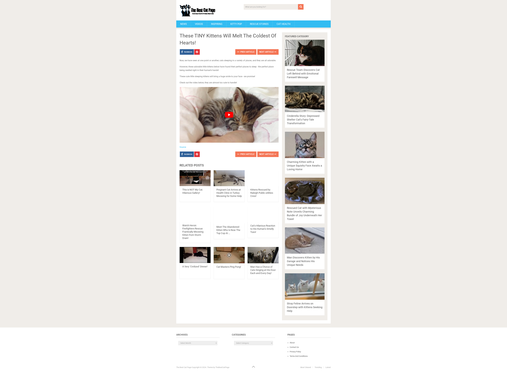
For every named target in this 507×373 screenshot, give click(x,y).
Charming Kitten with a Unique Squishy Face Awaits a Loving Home (304, 165)
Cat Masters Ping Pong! (228, 266)
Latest (328, 367)
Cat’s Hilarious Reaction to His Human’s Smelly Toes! (262, 228)
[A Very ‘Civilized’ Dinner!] (195, 255)
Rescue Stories (259, 24)
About (292, 343)
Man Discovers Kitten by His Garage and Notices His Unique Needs (303, 261)
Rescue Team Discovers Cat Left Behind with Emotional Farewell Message (303, 73)
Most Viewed (305, 367)
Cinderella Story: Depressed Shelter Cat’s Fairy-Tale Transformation (303, 119)
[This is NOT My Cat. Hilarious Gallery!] (195, 178)
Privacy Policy (295, 352)
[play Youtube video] (229, 115)
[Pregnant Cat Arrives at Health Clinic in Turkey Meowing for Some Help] (229, 178)
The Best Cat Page (183, 367)
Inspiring (216, 24)
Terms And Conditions (299, 356)
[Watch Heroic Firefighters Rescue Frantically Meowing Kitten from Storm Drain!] (195, 214)
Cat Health (283, 24)
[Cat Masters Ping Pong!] (229, 255)
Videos (199, 24)
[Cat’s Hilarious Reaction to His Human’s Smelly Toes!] (263, 214)
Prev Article (247, 52)
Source (183, 147)
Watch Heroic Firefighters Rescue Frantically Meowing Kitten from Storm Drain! (192, 231)
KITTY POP (236, 24)
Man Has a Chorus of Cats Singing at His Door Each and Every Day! (263, 270)
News (183, 24)
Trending (318, 367)
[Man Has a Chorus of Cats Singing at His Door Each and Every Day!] (263, 255)
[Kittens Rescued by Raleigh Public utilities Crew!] (263, 178)
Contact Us (294, 347)
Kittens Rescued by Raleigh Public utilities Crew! (261, 192)
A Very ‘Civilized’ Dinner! (195, 266)
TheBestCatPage (222, 367)
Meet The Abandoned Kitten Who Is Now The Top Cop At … (228, 230)
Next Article (266, 52)
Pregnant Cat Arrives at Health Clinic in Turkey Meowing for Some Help (229, 192)
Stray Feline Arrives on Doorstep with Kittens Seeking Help (304, 307)
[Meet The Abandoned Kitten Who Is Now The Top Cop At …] (229, 214)
